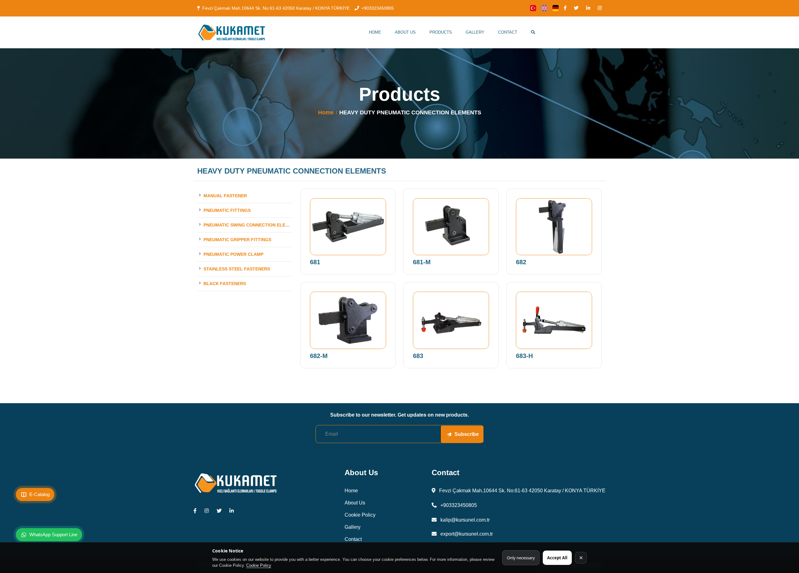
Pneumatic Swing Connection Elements (252, 224)
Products (440, 32)
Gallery (475, 32)
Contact (507, 32)
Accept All (557, 558)
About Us (405, 32)
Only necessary (521, 558)
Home (375, 32)
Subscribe (466, 434)
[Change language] (533, 8)
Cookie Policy (258, 565)
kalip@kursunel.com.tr (464, 520)
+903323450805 (377, 8)
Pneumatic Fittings (227, 210)
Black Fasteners (224, 283)
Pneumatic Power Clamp (233, 254)
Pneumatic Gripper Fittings (237, 239)
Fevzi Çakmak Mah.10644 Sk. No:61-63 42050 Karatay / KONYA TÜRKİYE (276, 8)
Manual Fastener (225, 195)
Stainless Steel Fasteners (236, 268)
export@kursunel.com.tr (466, 534)
